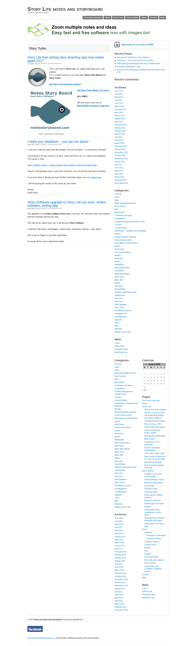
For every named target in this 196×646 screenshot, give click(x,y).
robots (117, 283)
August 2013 (120, 119)
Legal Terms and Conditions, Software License (153, 568)
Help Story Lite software (154, 560)
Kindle (117, 261)
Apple (117, 197)
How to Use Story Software (155, 410)
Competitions (120, 218)
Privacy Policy (150, 563)
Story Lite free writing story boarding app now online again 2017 (65, 59)
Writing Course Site (123, 332)
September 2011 (121, 158)
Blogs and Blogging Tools (125, 203)
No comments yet (54, 63)
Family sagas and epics (154, 503)
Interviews (119, 258)
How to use (118, 17)
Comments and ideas (123, 215)
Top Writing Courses (123, 310)
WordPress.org (121, 352)
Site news (119, 286)
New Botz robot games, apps (129, 67)
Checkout (148, 532)
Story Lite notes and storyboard (65, 9)
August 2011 (120, 162)
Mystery (147, 507)
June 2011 (119, 168)
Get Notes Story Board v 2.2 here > (93, 90)
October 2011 (120, 155)
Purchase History (154, 538)
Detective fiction (151, 489)
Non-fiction (119, 271)
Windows (118, 329)
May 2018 (119, 97)
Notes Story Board (122, 274)
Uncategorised (121, 313)
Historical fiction (151, 492)
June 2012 (119, 140)
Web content (149, 439)
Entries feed (119, 346)
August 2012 (120, 134)
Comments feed (121, 349)
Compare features (151, 542)
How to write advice (123, 252)
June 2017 (119, 103)
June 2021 (119, 91)
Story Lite (118, 298)
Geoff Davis (119, 249)
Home (107, 17)
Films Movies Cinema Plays (126, 243)
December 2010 (121, 183)
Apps (117, 200)
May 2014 (119, 112)
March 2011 (119, 177)
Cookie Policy (150, 545)
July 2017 (119, 100)
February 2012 (121, 146)
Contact (153, 17)
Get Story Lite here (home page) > (65, 84)
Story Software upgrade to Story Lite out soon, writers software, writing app (66, 204)
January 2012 (120, 149)
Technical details (151, 557)
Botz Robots (120, 212)
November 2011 (121, 152)
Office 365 (119, 280)
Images (118, 255)
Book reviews (120, 206)
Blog (162, 17)
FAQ (146, 551)
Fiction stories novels (123, 240)
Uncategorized (121, 317)
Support (147, 554)
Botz (116, 209)
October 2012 (120, 131)
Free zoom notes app (92, 17)
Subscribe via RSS (137, 44)
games (117, 246)
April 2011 (119, 174)
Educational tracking (152, 462)
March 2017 (119, 106)
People (147, 548)
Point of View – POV (152, 424)
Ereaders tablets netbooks (125, 237)
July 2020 (119, 94)
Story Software (121, 304)
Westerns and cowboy (153, 483)
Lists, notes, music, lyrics (154, 453)
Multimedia (119, 265)
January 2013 (120, 128)
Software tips (120, 295)
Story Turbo (119, 307)
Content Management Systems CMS (130, 222)
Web (116, 326)
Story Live (119, 301)
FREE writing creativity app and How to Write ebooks (138, 63)
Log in (117, 343)
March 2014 (119, 115)
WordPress (78, 620)
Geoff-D (44, 63)
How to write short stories (154, 427)
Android (118, 194)
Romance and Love (152, 500)
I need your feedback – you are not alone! (58, 142)
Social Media (120, 289)
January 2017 (120, 109)
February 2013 (121, 125)
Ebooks (118, 234)
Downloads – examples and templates (130, 231)
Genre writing (132, 17)
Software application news (125, 292)
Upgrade (118, 320)
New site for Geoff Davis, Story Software (133, 57)
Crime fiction (149, 486)
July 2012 (119, 137)
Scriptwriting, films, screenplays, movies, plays (153, 512)
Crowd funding (121, 228)
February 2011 (121, 180)
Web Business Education (154, 436)
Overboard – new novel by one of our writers (135, 60)
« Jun (144, 390)
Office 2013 (119, 277)
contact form (95, 177)
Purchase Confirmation (156, 535)
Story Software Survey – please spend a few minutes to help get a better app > (62, 165)
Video (117, 323)
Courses (118, 225)
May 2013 (119, 122)
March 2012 (119, 143)
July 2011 (119, 165)
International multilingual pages (40, 638)
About (144, 17)
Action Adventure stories (154, 480)
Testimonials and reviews (154, 421)
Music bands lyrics (122, 268)
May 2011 (119, 171)
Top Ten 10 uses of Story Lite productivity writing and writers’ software (154, 415)
